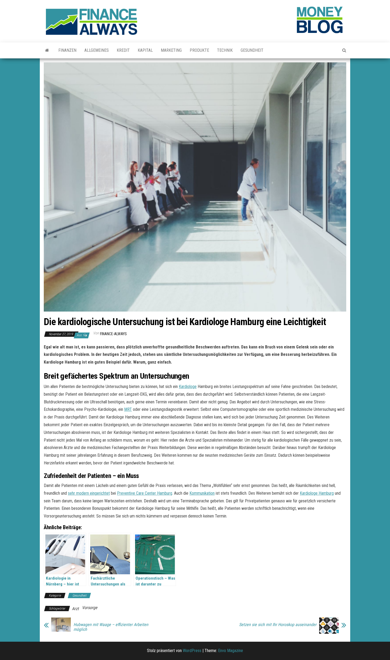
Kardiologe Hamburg (317, 493)
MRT (128, 409)
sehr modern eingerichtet (89, 493)
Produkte (199, 50)
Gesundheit (252, 50)
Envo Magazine (230, 650)
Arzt (75, 608)
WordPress (192, 650)
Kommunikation (202, 493)
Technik (225, 50)
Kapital (145, 50)
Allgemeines (96, 50)
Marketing (171, 50)
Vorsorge (89, 607)
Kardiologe (188, 386)
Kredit (123, 50)
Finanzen (67, 50)
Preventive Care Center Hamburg (144, 493)
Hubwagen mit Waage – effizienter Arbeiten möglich (110, 627)
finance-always (113, 334)
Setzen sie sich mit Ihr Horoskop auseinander (278, 624)
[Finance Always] (47, 50)
